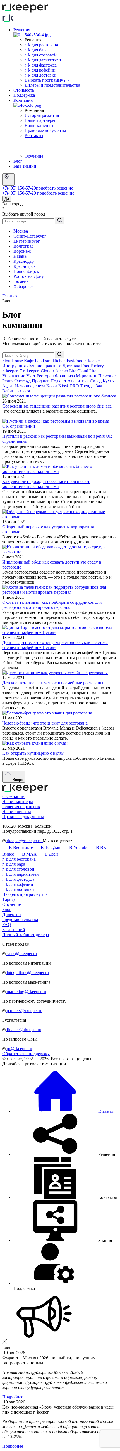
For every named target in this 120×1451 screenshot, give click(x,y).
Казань (20, 256)
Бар (38, 360)
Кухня (108, 380)
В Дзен (51, 854)
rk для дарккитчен (43, 60)
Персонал (107, 375)
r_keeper (92, 360)
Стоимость (23, 90)
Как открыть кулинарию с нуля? (33, 753)
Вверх (17, 780)
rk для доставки (40, 75)
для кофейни (17, 884)
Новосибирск (26, 271)
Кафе (29, 360)
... (33, 391)
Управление (13, 375)
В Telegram (51, 847)
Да (6, 199)
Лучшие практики (44, 365)
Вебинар (10, 391)
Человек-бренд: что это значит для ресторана (45, 723)
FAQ (6, 924)
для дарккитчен (20, 874)
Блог (17, 161)
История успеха (30, 386)
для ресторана (19, 859)
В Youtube (78, 847)
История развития (42, 115)
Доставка (71, 365)
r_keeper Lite (64, 370)
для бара (13, 864)
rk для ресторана (41, 44)
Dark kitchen (54, 360)
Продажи (40, 380)
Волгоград (23, 246)
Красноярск (24, 266)
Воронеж (22, 251)
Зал (99, 386)
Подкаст (58, 380)
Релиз (7, 380)
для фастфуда (18, 879)
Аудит (8, 386)
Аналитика (78, 380)
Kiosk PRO (68, 386)
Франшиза (65, 375)
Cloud (82, 370)
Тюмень (20, 281)
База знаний (24, 166)
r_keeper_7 (12, 370)
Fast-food (75, 360)
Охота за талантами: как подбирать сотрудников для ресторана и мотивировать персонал (52, 605)
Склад (96, 380)
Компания (23, 100)
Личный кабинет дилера (25, 934)
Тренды (87, 386)
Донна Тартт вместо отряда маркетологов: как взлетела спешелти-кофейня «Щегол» (55, 645)
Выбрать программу (47, 80)
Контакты (34, 135)
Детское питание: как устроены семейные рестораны (52, 682)
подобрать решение (54, 188)
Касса (51, 386)
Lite (92, 370)
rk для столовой (41, 55)
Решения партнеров (21, 806)
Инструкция (14, 365)
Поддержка (24, 95)
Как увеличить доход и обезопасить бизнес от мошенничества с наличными (46, 484)
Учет (30, 375)
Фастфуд (22, 380)
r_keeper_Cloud (37, 370)
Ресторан (45, 375)
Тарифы (10, 899)
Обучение (34, 156)
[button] (64, 1154)
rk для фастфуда (41, 65)
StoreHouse (12, 360)
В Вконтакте (21, 847)
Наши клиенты (39, 125)
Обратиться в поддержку (26, 1053)
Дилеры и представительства (52, 85)
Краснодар (23, 261)
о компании (13, 796)
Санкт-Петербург (29, 236)
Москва (20, 231)
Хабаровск (23, 286)
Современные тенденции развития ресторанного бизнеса (57, 406)
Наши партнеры (40, 120)
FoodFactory (92, 365)
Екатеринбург (26, 241)
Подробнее (12, 1397)
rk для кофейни (40, 70)
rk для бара (36, 50)
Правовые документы (45, 130)
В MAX (29, 854)
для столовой (18, 869)
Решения (21, 29)
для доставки (18, 889)
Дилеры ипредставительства (20, 917)
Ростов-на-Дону (28, 276)
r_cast (25, 391)
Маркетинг (86, 375)
